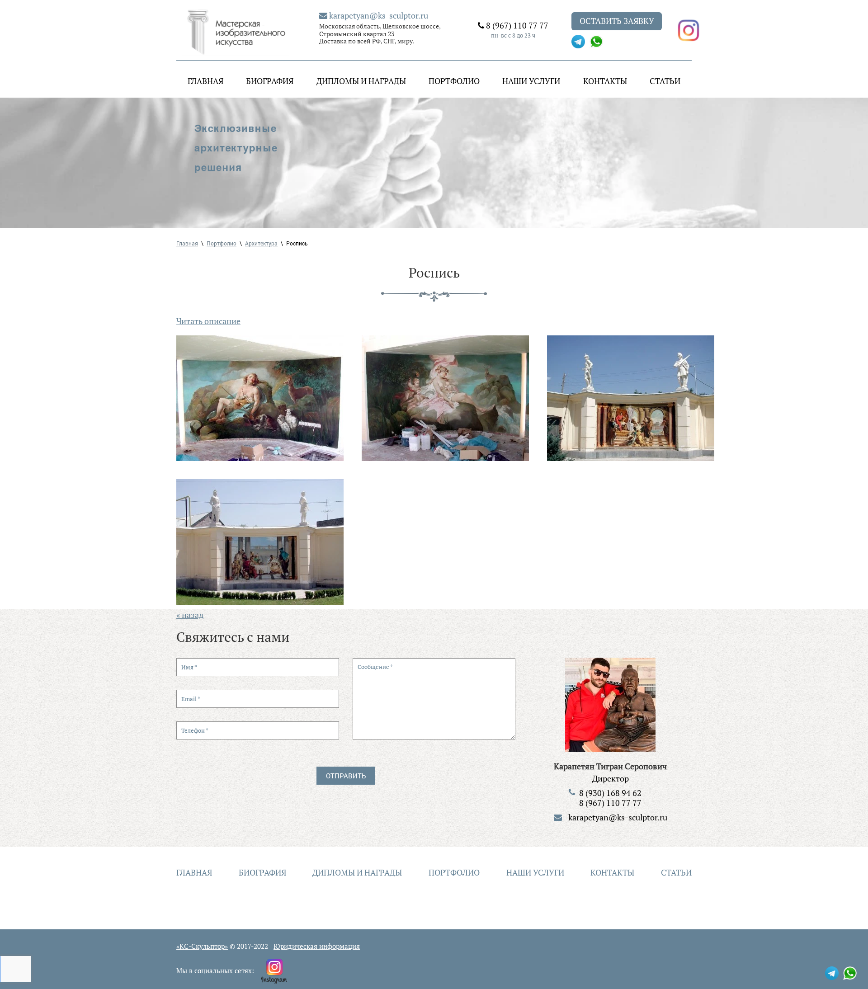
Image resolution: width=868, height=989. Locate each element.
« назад (189, 614)
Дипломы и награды (361, 80)
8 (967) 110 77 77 (516, 25)
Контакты (605, 80)
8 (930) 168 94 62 (610, 792)
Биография (269, 80)
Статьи (665, 80)
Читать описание (208, 321)
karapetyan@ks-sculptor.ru (377, 15)
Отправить (346, 775)
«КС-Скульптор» (202, 946)
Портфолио (454, 80)
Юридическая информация (317, 946)
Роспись (297, 243)
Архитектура (261, 243)
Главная (205, 80)
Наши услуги (531, 80)
